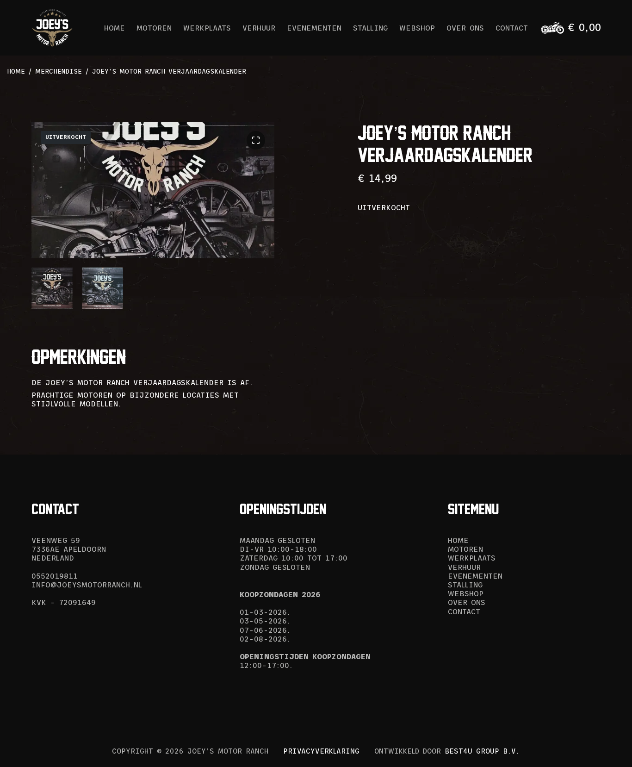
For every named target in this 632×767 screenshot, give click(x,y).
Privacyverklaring (321, 751)
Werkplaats (207, 28)
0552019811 (54, 576)
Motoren (154, 28)
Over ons (465, 28)
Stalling (370, 28)
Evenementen (314, 28)
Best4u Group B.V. (482, 751)
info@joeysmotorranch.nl (86, 584)
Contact (512, 28)
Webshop (417, 28)
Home (114, 28)
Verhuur (258, 28)
